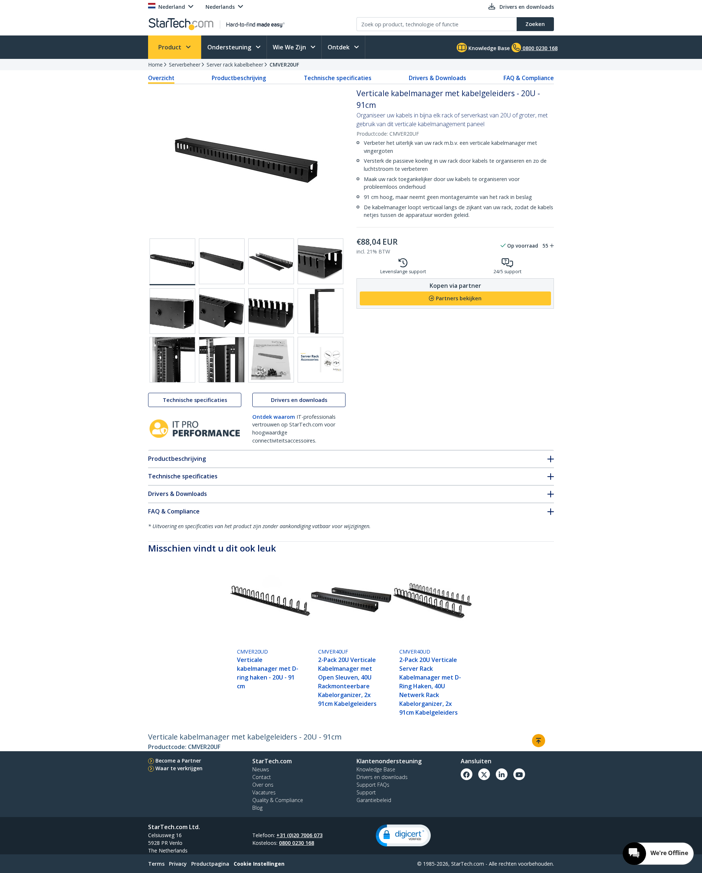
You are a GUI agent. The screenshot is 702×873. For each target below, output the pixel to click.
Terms (156, 863)
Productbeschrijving (239, 78)
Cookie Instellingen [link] (259, 863)
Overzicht (161, 78)
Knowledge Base (488, 48)
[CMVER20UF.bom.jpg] (271, 360)
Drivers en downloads (299, 399)
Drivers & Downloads (437, 78)
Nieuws (260, 769)
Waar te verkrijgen (179, 768)
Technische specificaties (337, 78)
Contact (261, 777)
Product (170, 47)
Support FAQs (372, 784)
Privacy (178, 863)
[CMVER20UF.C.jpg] (271, 261)
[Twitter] (484, 774)
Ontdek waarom (273, 416)
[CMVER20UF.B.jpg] (222, 261)
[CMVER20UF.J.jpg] (222, 360)
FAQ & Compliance (528, 78)
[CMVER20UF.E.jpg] (172, 311)
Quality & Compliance (277, 800)
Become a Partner (178, 760)
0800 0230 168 (296, 842)
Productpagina (210, 863)
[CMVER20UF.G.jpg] (271, 311)
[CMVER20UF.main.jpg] (172, 261)
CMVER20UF (284, 64)
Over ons (262, 784)
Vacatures (264, 792)
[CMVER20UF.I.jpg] (172, 360)
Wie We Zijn (290, 47)
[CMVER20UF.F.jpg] (222, 311)
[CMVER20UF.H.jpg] (320, 311)
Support (366, 792)
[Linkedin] (501, 774)
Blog (257, 807)
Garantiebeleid (373, 800)
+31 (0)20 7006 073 (299, 835)
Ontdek (339, 47)
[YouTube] (519, 774)
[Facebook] (466, 774)
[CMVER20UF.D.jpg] (320, 261)
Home (155, 64)
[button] (403, 835)
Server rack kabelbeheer (235, 64)
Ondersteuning (230, 47)
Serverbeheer (184, 64)
